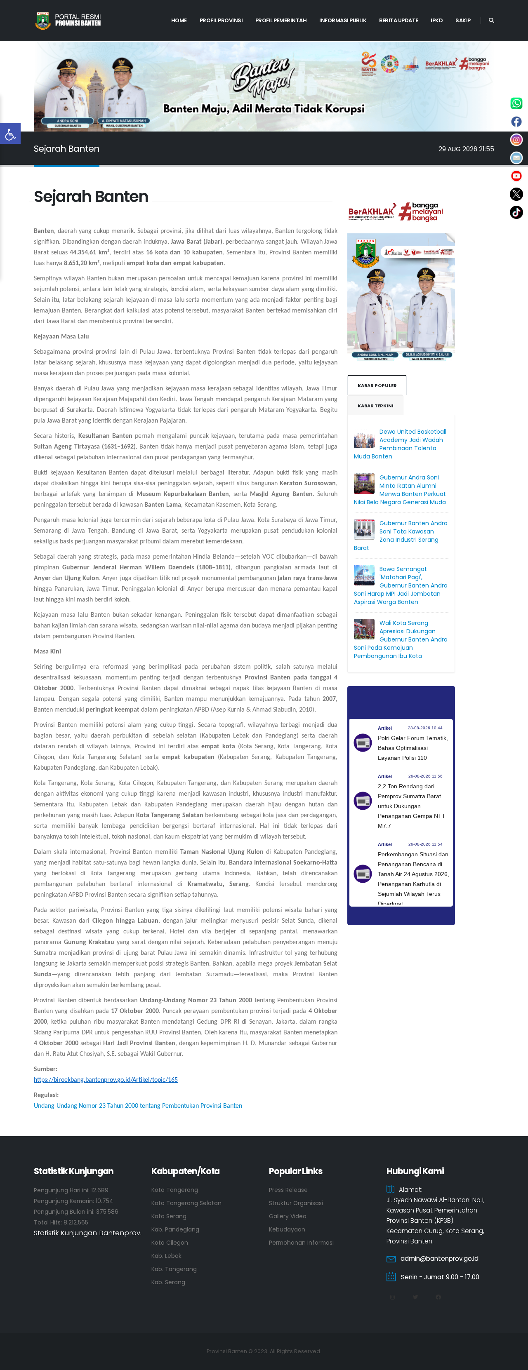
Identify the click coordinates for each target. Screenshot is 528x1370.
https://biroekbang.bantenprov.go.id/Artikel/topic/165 (106, 1080)
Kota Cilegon (169, 1242)
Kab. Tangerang (174, 1269)
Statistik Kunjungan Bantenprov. (87, 1233)
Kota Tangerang (174, 1190)
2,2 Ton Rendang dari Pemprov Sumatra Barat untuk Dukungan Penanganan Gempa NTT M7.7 (412, 806)
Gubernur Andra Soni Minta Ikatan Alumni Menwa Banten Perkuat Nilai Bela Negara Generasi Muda (400, 489)
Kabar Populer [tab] (377, 385)
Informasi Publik (342, 20)
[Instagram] (392, 1297)
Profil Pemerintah (281, 20)
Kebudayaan (287, 1229)
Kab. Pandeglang (175, 1229)
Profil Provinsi (221, 20)
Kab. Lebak (166, 1256)
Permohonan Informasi (301, 1242)
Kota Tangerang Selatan (186, 1203)
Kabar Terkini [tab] (375, 405)
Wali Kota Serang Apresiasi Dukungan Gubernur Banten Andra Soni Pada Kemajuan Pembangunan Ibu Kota (401, 639)
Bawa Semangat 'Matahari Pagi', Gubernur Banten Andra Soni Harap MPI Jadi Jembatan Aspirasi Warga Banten (401, 585)
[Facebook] (438, 1297)
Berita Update (398, 20)
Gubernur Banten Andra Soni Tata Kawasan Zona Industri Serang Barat (401, 535)
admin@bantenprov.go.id (439, 1258)
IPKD (437, 20)
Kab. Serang (168, 1282)
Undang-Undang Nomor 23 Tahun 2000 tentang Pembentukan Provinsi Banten (138, 1106)
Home (179, 20)
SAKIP (463, 20)
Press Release (288, 1190)
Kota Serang (168, 1216)
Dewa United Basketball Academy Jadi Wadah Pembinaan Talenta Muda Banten (400, 444)
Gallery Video (287, 1216)
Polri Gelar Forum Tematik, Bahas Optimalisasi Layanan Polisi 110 (413, 748)
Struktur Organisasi (296, 1203)
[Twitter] (415, 1297)
